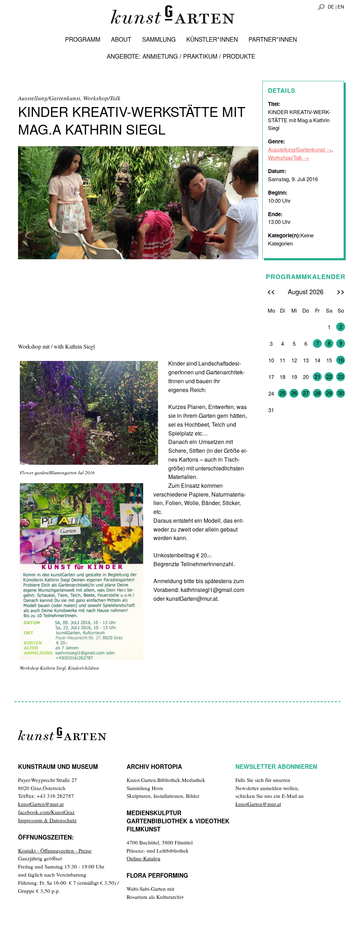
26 (294, 393)
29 (329, 393)
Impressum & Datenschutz (47, 820)
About (121, 39)
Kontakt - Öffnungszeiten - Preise (55, 850)
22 (329, 376)
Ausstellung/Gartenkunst (296, 149)
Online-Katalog (143, 858)
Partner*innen (273, 39)
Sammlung (159, 39)
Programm (82, 39)
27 (306, 393)
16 (341, 359)
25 (282, 393)
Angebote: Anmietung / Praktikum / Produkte (181, 56)
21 (317, 376)
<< (271, 291)
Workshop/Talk (285, 157)
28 (317, 393)
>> (341, 291)
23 (341, 376)
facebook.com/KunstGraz (46, 812)
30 (341, 393)
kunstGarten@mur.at (41, 803)
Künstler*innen (212, 39)
